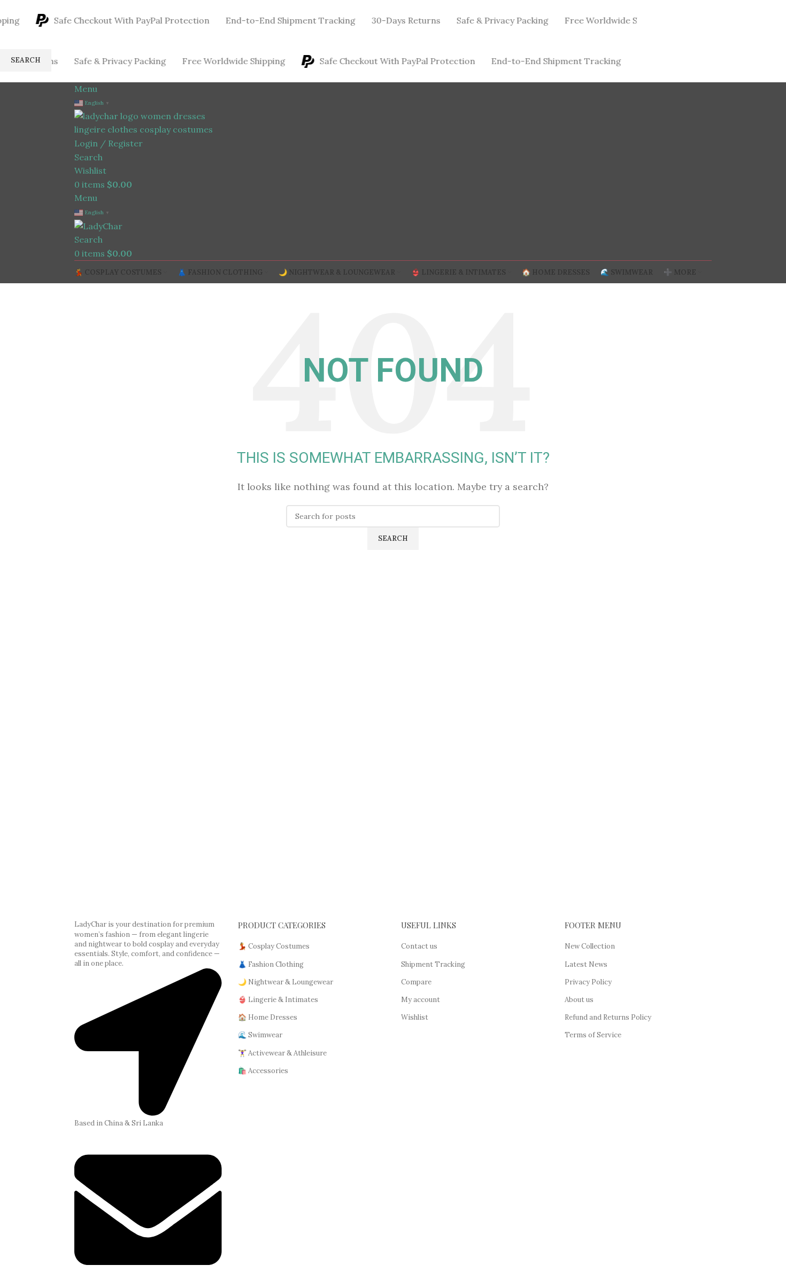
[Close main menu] (13, 13)
